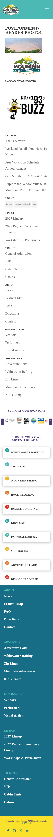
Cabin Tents (13, 269)
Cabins (10, 277)
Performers (12, 342)
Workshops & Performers (22, 240)
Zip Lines (12, 379)
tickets (34, 204)
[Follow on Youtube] (27, 830)
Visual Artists (14, 350)
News (9, 290)
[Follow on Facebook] (7, 830)
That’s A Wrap (15, 141)
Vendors (11, 335)
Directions (12, 313)
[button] (2, 422)
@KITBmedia (26, 823)
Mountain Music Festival (22, 204)
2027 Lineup (14, 218)
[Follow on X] (20, 830)
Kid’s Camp (13, 395)
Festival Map (14, 298)
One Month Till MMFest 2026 (26, 176)
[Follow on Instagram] (14, 830)
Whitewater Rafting (18, 371)
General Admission (18, 253)
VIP (8, 261)
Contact (10, 321)
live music (9, 204)
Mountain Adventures (20, 387)
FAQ (8, 306)
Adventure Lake (16, 364)
